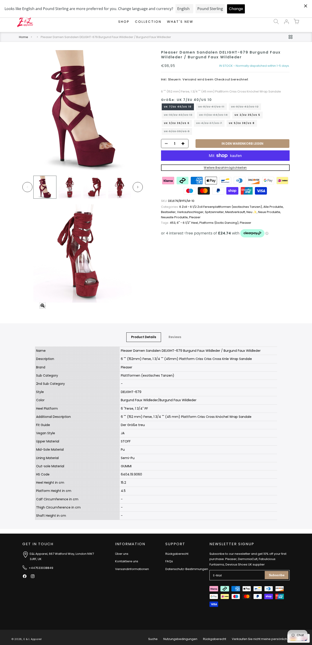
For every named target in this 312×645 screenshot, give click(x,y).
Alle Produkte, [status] (273, 207)
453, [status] (169, 223)
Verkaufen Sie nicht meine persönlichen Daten (266, 639)
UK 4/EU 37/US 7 (210, 124)
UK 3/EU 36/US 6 (177, 123)
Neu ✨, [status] (252, 212)
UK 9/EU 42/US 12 (246, 107)
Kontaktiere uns (126, 561)
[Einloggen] (286, 22)
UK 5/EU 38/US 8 (242, 123)
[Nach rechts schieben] (138, 187)
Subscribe (277, 575)
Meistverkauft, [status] (235, 212)
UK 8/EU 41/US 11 (212, 107)
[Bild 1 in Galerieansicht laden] (45, 187)
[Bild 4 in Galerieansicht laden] (119, 187)
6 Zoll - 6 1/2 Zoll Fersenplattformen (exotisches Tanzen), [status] (212, 207)
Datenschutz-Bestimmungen (186, 569)
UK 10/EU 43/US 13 (179, 115)
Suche (153, 639)
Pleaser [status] (195, 217)
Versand (189, 79)
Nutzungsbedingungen (180, 639)
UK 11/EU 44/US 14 (214, 115)
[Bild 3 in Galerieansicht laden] (94, 187)
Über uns (121, 554)
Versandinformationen (132, 569)
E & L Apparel (33, 639)
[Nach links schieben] (27, 187)
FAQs (169, 561)
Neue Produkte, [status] (269, 212)
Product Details (143, 337)
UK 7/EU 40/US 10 (178, 106)
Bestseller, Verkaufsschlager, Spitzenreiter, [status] (193, 212)
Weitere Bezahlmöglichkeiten (225, 168)
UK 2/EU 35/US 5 (247, 115)
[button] (276, 22)
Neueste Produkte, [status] (175, 217)
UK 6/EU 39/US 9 (178, 132)
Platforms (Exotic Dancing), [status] (219, 223)
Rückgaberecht (176, 554)
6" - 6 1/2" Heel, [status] (188, 223)
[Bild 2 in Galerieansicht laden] (69, 187)
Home (23, 37)
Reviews (175, 337)
